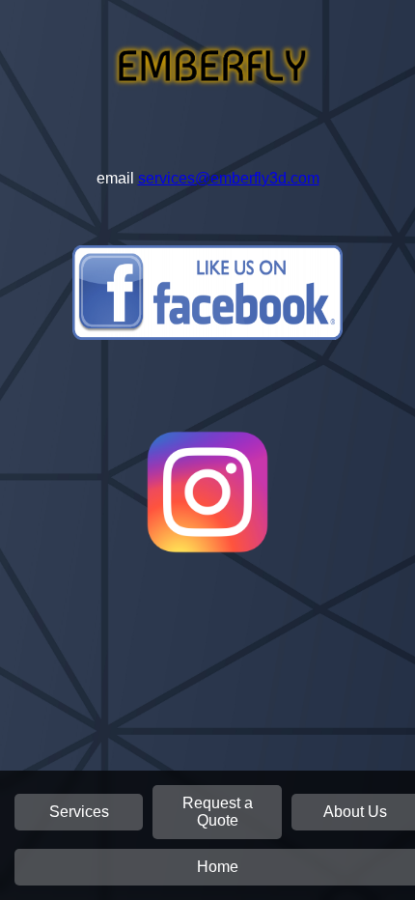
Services (79, 811)
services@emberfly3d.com (228, 178)
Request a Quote (217, 812)
